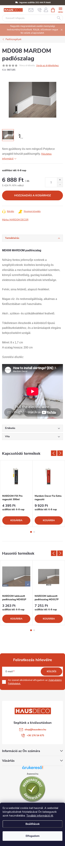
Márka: (15, 219)
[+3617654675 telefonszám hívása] (39, 10)
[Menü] (60, 9)
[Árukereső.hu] (32, 769)
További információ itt (39, 816)
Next (60, 453)
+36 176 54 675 (35, 735)
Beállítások (32, 824)
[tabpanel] (16, 493)
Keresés (58, 18)
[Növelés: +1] (60, 180)
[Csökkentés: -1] (60, 184)
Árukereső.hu (32, 774)
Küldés (51, 671)
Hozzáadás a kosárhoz (32, 195)
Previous (54, 453)
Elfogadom (33, 836)
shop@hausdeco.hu (35, 729)
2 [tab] (34, 532)
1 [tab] (31, 532)
